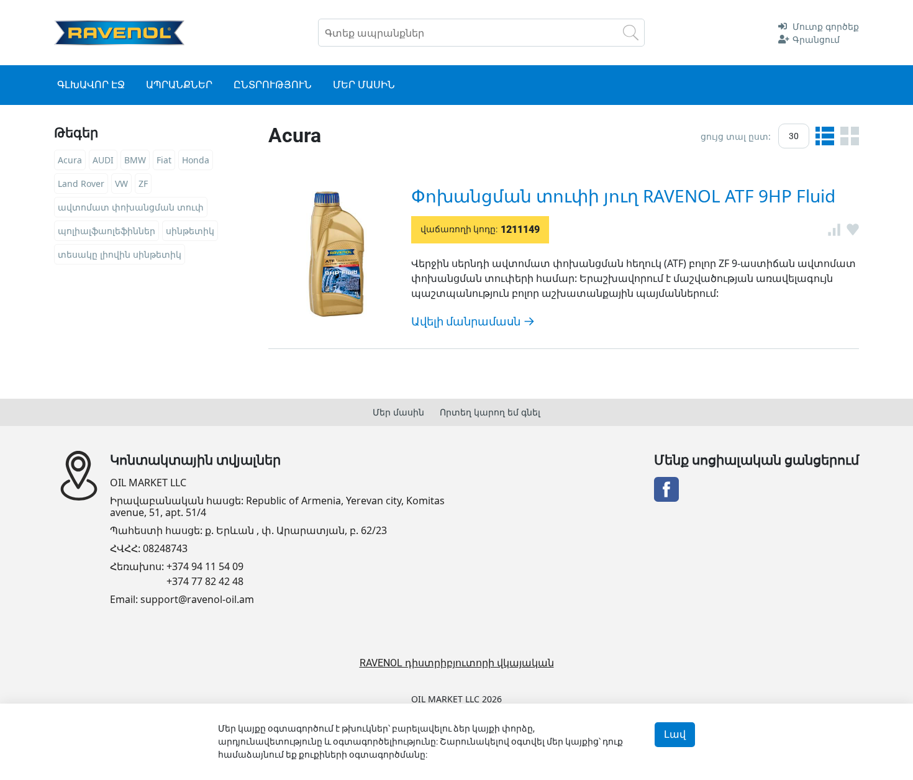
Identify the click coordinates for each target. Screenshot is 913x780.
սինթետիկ (190, 231)
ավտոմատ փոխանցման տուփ (131, 207)
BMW (135, 160)
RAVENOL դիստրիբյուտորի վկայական (457, 663)
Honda (195, 160)
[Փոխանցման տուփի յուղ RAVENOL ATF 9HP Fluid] (336, 254)
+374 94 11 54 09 (204, 567)
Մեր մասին (398, 412)
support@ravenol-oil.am (197, 599)
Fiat (164, 160)
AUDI (103, 160)
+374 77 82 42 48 (204, 581)
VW (121, 183)
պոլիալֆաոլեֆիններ (106, 231)
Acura (70, 160)
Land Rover (81, 183)
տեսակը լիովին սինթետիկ (119, 254)
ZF (143, 183)
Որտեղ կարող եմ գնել (490, 412)
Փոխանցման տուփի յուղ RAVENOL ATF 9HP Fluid (623, 195)
